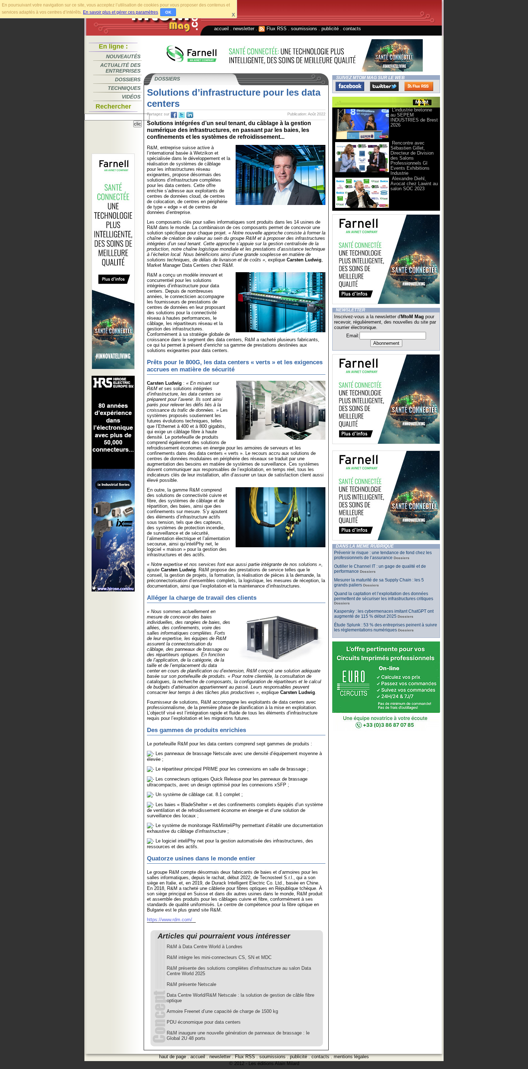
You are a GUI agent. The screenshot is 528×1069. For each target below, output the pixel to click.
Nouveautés (123, 56)
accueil (221, 28)
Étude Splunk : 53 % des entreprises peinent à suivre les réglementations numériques (385, 627)
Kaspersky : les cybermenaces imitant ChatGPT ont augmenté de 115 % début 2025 (384, 614)
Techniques (124, 88)
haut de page (172, 1056)
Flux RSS (276, 28)
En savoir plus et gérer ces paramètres (120, 12)
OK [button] (168, 12)
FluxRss (418, 86)
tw (181, 115)
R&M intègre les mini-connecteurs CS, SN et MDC (219, 957)
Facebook (349, 86)
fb (173, 115)
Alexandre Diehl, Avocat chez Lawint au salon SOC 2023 (414, 183)
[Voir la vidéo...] (362, 139)
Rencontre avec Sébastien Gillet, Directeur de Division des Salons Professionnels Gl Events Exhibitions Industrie (412, 158)
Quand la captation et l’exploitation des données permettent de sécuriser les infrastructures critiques (383, 596)
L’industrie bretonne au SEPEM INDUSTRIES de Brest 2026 (414, 117)
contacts (352, 28)
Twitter (384, 86)
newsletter (243, 28)
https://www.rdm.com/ (169, 919)
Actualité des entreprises (120, 68)
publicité (330, 28)
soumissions (304, 28)
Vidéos (131, 97)
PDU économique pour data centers (204, 1022)
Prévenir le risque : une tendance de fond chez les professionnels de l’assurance (383, 555)
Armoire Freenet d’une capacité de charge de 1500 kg (222, 1011)
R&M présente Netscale (191, 984)
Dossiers (127, 79)
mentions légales (351, 1056)
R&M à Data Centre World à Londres (204, 946)
